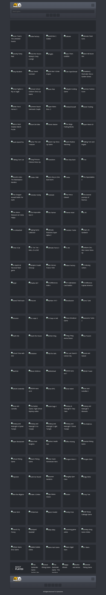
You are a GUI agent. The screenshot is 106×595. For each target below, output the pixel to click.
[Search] (93, 11)
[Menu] (92, 5)
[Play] (36, 568)
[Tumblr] (51, 15)
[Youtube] (47, 15)
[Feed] (58, 15)
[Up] (59, 585)
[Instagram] (54, 15)
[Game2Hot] (17, 5)
